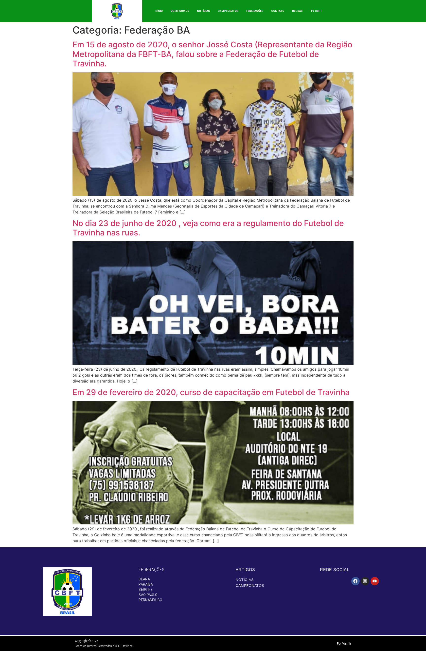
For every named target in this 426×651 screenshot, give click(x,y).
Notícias (203, 11)
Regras (297, 11)
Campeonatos (228, 11)
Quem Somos (180, 11)
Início (159, 11)
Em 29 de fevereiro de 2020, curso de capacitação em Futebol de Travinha (211, 392)
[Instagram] (365, 581)
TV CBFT (316, 11)
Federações (254, 11)
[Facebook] (355, 581)
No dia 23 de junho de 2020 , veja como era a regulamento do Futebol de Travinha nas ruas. (208, 227)
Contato (277, 11)
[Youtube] (375, 581)
